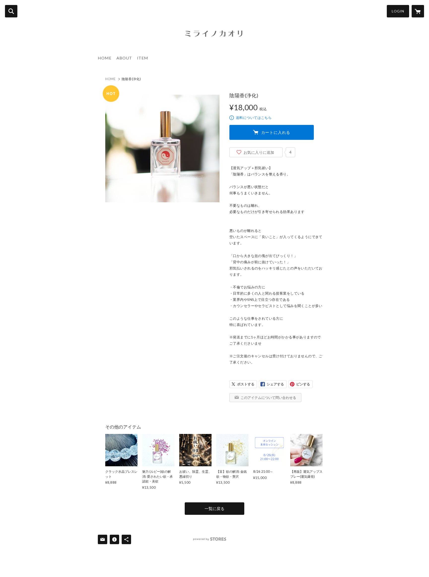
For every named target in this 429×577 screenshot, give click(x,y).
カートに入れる (275, 132)
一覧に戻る (214, 508)
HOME (104, 57)
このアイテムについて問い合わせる (268, 397)
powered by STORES (210, 539)
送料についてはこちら (254, 117)
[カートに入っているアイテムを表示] (418, 11)
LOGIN (398, 11)
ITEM (142, 57)
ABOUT (124, 57)
